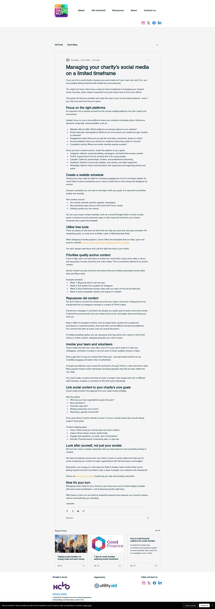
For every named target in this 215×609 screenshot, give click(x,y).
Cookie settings (190, 605)
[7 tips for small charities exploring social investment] (107, 544)
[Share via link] (84, 511)
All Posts (59, 45)
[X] (148, 23)
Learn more (87, 605)
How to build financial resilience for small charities (142, 539)
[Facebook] (154, 23)
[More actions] (147, 60)
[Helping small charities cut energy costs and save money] (71, 544)
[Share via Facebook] (67, 511)
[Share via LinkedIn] (78, 511)
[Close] (212, 605)
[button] (118, 10)
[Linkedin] (159, 23)
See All (157, 530)
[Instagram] (143, 23)
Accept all (204, 605)
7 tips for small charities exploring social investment (106, 557)
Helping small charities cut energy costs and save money (71, 557)
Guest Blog (72, 45)
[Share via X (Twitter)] (73, 511)
